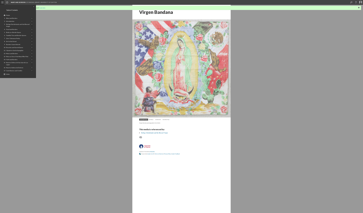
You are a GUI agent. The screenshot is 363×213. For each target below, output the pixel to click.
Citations (158, 119)
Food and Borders (11, 29)
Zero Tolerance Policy (13, 38)
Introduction (10, 21)
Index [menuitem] (8, 74)
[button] (356, 2)
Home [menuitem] (8, 15)
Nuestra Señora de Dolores (14, 67)
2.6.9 (152, 154)
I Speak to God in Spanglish (14, 50)
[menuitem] (2, 2)
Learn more (42, 8)
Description (143, 119)
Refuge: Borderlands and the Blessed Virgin (17, 25)
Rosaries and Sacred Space (14, 47)
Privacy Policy (167, 154)
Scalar (148, 154)
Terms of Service (159, 154)
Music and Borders (12, 53)
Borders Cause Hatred (13, 44)
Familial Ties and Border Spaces (16, 35)
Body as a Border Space (13, 32)
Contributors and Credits (14, 70)
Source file (166, 119)
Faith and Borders (11, 59)
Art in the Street (11, 41)
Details (151, 119)
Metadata (152, 151)
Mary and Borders (11, 18)
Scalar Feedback (176, 154)
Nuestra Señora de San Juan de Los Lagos (17, 63)
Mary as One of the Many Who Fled (17, 56)
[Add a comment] (141, 137)
